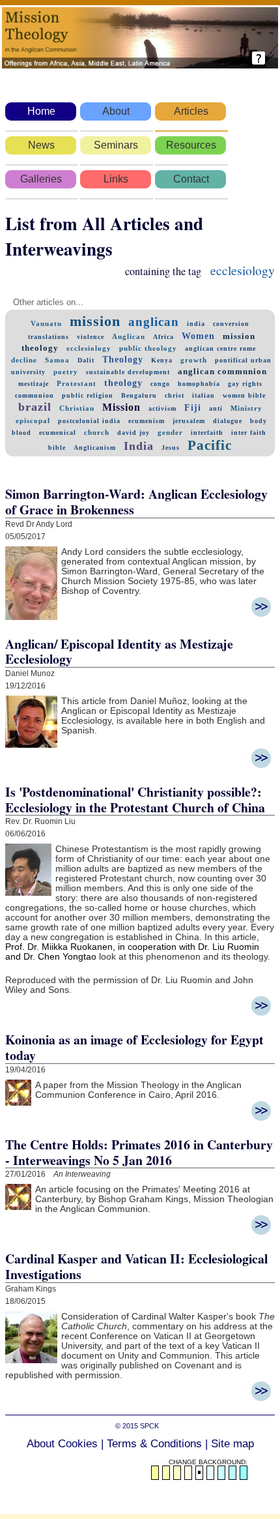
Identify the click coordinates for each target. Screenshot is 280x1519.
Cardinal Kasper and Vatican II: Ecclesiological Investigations (136, 1266)
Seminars (116, 145)
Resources (191, 145)
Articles (191, 111)
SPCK (149, 1426)
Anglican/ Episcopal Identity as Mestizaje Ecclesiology (119, 651)
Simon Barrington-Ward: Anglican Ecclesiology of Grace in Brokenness (136, 501)
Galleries (41, 178)
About (116, 111)
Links (116, 178)
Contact (191, 178)
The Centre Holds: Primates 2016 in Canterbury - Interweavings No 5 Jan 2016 (139, 1152)
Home (41, 111)
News (41, 145)
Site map (232, 1444)
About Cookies (62, 1444)
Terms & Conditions (154, 1444)
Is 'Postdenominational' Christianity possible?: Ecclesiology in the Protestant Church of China (135, 799)
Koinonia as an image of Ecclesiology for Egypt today (134, 1047)
